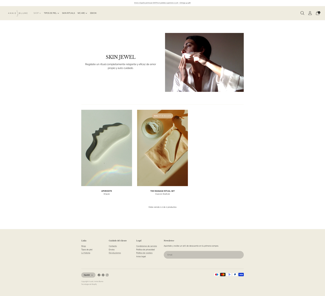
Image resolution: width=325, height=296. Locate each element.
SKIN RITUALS (68, 13)
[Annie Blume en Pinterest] (103, 275)
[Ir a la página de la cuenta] (310, 13)
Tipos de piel (86, 249)
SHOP (36, 13)
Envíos (112, 249)
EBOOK (93, 13)
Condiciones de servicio (146, 246)
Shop (83, 246)
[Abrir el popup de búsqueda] (302, 13)
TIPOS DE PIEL (50, 13)
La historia (85, 253)
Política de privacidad (145, 249)
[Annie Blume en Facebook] (99, 275)
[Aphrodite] (106, 148)
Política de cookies (144, 253)
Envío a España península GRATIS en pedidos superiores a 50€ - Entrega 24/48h (162, 3)
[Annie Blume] (17, 13)
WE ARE (81, 13)
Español (87, 275)
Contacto (113, 246)
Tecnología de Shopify (89, 284)
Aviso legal (141, 256)
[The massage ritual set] (162, 148)
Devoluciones (115, 253)
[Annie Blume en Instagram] (107, 275)
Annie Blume (98, 281)
